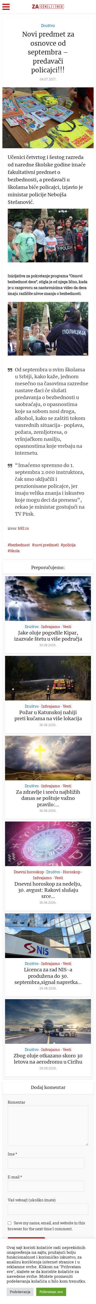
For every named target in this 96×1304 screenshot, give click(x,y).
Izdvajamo (50, 627)
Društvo (48, 25)
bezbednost (20, 544)
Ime (12, 1154)
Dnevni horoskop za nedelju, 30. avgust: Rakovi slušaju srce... (48, 890)
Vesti (67, 627)
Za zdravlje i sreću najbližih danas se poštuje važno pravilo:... (48, 798)
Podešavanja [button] (20, 1291)
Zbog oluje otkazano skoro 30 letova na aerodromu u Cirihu (48, 1059)
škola (15, 550)
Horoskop (71, 872)
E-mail (15, 1177)
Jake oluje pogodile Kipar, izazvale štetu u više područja (48, 636)
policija (69, 544)
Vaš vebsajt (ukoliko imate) (31, 1199)
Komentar (16, 1102)
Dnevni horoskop (29, 872)
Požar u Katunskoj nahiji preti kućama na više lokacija (48, 715)
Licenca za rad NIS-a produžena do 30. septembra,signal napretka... (48, 976)
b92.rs (23, 528)
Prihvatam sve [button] (51, 1291)
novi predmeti (46, 544)
